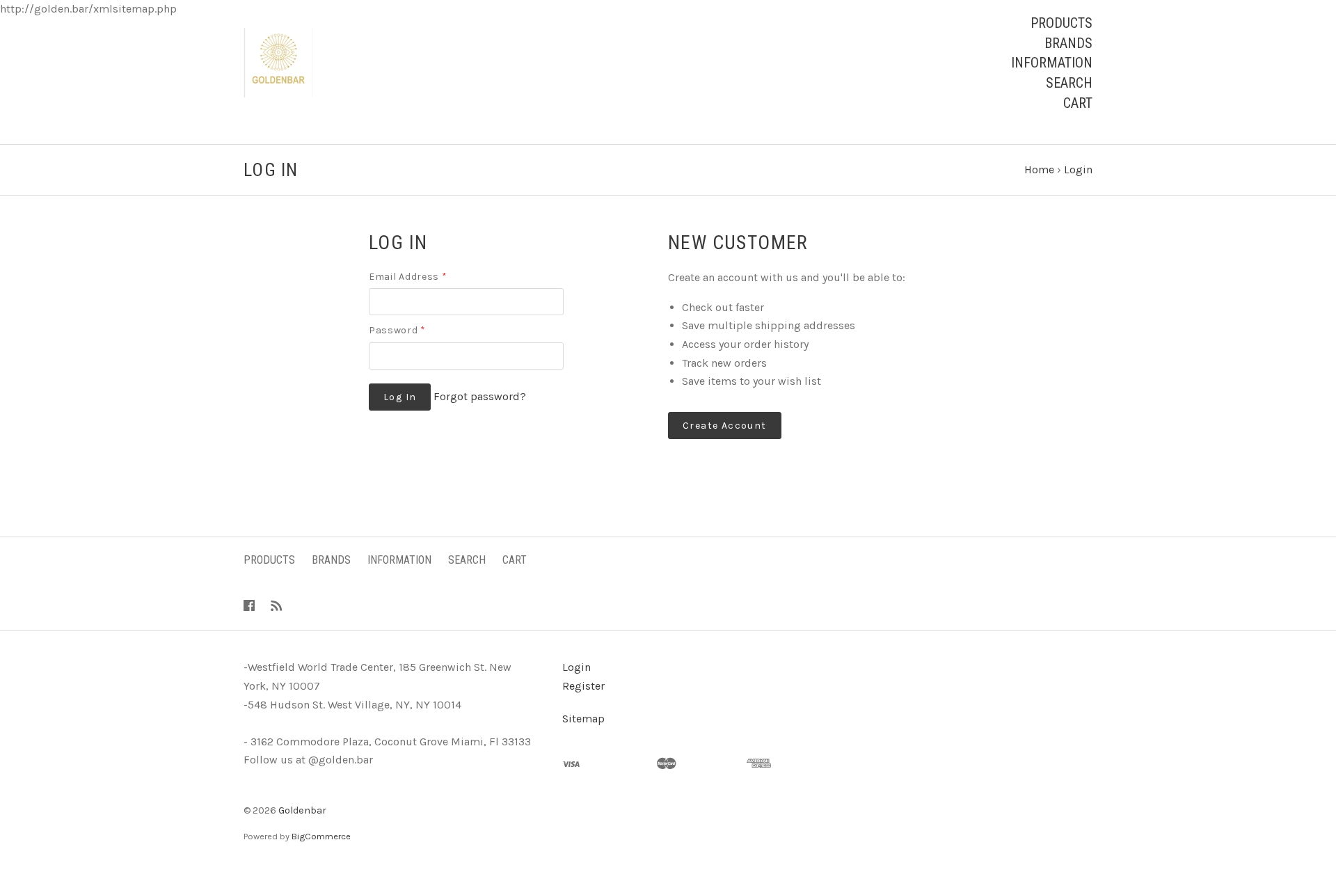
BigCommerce (321, 836)
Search (1069, 82)
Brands (1068, 43)
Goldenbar (302, 810)
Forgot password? (480, 396)
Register (583, 685)
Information (1051, 62)
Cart (1077, 103)
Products (1061, 23)
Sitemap (583, 718)
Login (576, 667)
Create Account (725, 425)
